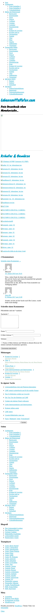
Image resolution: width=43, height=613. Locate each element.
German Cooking (10, 532)
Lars (6, 364)
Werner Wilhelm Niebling (12, 362)
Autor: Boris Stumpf (11, 546)
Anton (7, 368)
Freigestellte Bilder (11, 47)
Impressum (12, 90)
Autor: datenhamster (11, 549)
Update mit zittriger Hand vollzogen (17, 401)
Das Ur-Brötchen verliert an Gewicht (17, 394)
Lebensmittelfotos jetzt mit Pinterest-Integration (20, 387)
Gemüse (12, 23)
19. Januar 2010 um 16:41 (13, 273)
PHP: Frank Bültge (11, 587)
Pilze (10, 40)
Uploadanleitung (14, 10)
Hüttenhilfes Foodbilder (13, 534)
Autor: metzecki (10, 559)
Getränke (12, 25)
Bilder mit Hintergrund (12, 12)
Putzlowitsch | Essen (11, 538)
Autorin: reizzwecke (11, 577)
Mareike (14, 358)
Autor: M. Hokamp (11, 557)
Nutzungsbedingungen (16, 92)
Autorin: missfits (10, 575)
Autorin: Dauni (10, 568)
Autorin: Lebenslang (12, 572)
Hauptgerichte (13, 27)
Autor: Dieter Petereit (12, 551)
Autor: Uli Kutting (11, 562)
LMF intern (9, 412)
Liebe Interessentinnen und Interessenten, (18, 370)
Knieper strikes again (12, 408)
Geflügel (12, 21)
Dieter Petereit (38, 362)
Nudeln (11, 36)
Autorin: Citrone (10, 566)
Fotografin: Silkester (11, 583)
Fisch (11, 17)
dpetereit (11, 368)
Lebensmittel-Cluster (12, 536)
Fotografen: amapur (11, 581)
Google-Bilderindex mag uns (14, 415)
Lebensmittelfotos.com (18, 99)
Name (3, 331)
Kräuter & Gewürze (15, 30)
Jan (30, 362)
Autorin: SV (9, 579)
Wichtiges (8, 86)
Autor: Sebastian (10, 561)
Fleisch (11, 19)
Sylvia (7, 371)
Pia (19, 371)
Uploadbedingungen (16, 94)
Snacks (11, 42)
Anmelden (8, 597)
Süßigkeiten (13, 44)
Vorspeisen (12, 45)
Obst (10, 38)
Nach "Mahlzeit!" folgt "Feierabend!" (17, 419)
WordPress (18, 606)
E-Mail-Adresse (7, 335)
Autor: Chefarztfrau (11, 547)
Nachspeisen (13, 34)
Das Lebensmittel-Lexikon (14, 528)
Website (3, 339)
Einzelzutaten (13, 15)
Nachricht (5, 314)
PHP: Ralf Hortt (10, 589)
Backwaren (13, 14)
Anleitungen (9, 4)
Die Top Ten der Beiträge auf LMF (16, 397)
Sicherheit (12, 85)
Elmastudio (4, 608)
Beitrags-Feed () (12, 598)
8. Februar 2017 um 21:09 (13, 297)
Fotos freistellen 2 (15, 8)
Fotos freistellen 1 (15, 6)
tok (32, 362)
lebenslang (8, 358)
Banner (11, 81)
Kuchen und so (14, 32)
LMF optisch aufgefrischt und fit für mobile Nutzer (22, 390)
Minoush (13, 375)
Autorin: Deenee (10, 570)
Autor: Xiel (9, 564)
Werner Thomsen (25, 371)
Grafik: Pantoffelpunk (12, 585)
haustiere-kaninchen (15, 379)
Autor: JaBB (9, 555)
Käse (11, 29)
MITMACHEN (10, 79)
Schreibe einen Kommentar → (11, 261)
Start (6, 2)
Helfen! (11, 83)
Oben (2, 611)
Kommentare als (12, 600)
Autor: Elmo (9, 553)
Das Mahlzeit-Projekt (12, 530)
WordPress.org (10, 602)
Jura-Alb (8, 295)
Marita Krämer (24, 362)
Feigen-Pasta (9, 366)
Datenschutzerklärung (16, 88)
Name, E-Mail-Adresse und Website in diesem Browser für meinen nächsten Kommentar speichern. (21, 344)
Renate (7, 379)
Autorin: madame (10, 574)
